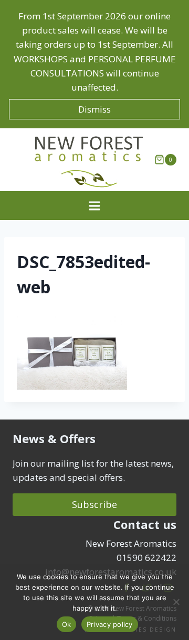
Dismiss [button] (94, 109)
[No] (176, 602)
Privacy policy (110, 624)
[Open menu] (95, 205)
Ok (66, 624)
